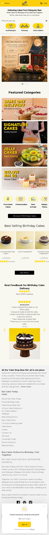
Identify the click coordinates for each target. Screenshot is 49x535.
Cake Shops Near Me (11, 405)
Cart (45, 3)
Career (5, 430)
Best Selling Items (9, 417)
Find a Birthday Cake (11, 402)
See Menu (24, 273)
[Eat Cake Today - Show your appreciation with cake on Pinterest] (24, 503)
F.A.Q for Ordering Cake (12, 423)
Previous (3, 59)
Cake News (7, 426)
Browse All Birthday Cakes (24, 216)
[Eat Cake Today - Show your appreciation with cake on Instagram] (30, 503)
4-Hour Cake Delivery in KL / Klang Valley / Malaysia (12, 411)
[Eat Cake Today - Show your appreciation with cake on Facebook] (18, 503)
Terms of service (9, 442)
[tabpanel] (8, 202)
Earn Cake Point (9, 420)
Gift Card (5, 436)
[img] (24, 291)
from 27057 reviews (24, 294)
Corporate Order (9, 439)
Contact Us (6, 433)
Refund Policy (8, 445)
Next (45, 59)
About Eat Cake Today (11, 399)
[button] (40, 261)
